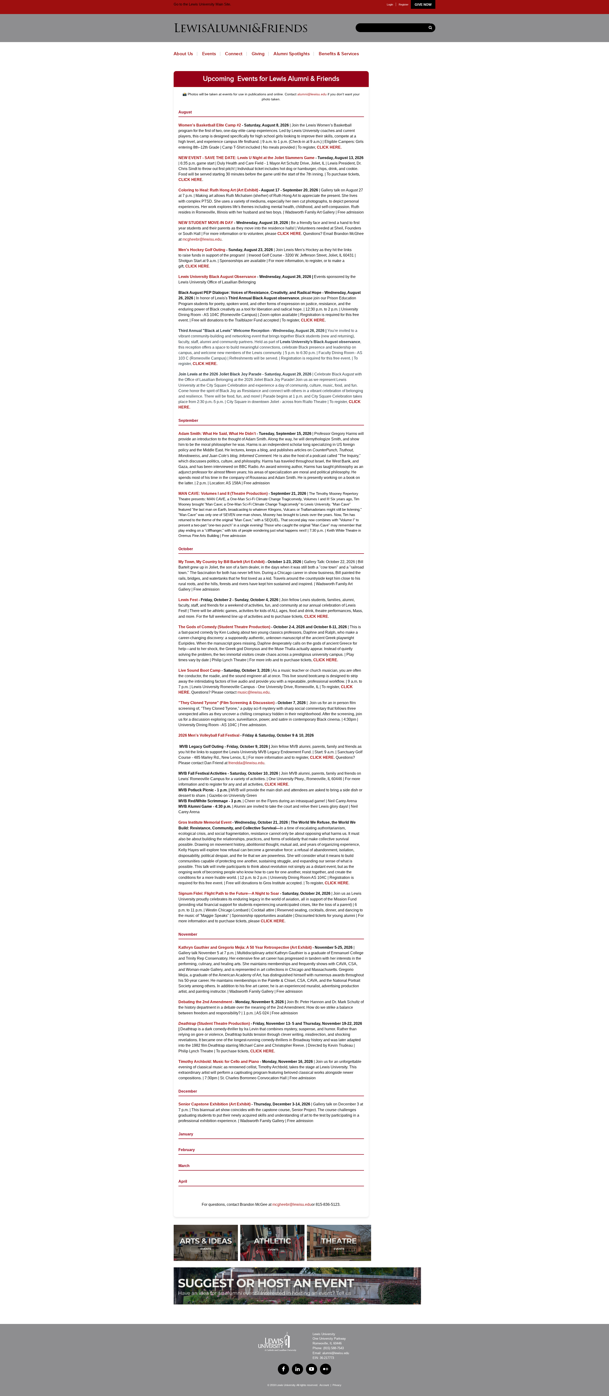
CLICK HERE (289, 234)
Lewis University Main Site (209, 4)
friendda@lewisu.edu (246, 763)
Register (403, 4)
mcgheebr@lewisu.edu (201, 239)
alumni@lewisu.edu (312, 94)
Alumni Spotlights (292, 54)
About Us (183, 54)
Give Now (423, 4)
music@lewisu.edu (253, 692)
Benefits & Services (339, 54)
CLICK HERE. (325, 660)
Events (209, 54)
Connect (233, 54)
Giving (258, 54)
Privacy (337, 1385)
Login (390, 4)
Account (324, 1385)
